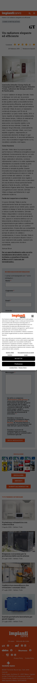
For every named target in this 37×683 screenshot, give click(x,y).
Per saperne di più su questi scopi (26, 354)
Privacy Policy (23, 367)
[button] (32, 316)
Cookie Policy (13, 367)
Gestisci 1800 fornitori (10, 354)
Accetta (18, 358)
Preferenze (18, 364)
